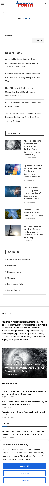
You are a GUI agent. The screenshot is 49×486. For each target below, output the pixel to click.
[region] (24, 463)
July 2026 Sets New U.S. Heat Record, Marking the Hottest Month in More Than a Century (23, 117)
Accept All (24, 466)
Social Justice (13, 290)
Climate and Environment (19, 259)
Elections (11, 265)
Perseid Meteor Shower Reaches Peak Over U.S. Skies (33, 213)
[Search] (46, 4)
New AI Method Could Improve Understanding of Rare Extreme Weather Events (20, 92)
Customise (24, 473)
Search (9, 35)
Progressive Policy (16, 284)
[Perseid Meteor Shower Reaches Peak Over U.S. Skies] (13, 214)
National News (14, 272)
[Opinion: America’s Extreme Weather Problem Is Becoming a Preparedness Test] (13, 169)
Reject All (25, 480)
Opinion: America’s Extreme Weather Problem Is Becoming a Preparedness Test (23, 77)
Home (5, 13)
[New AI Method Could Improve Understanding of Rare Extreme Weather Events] (13, 191)
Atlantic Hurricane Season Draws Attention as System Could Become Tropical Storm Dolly (22, 63)
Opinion (11, 278)
